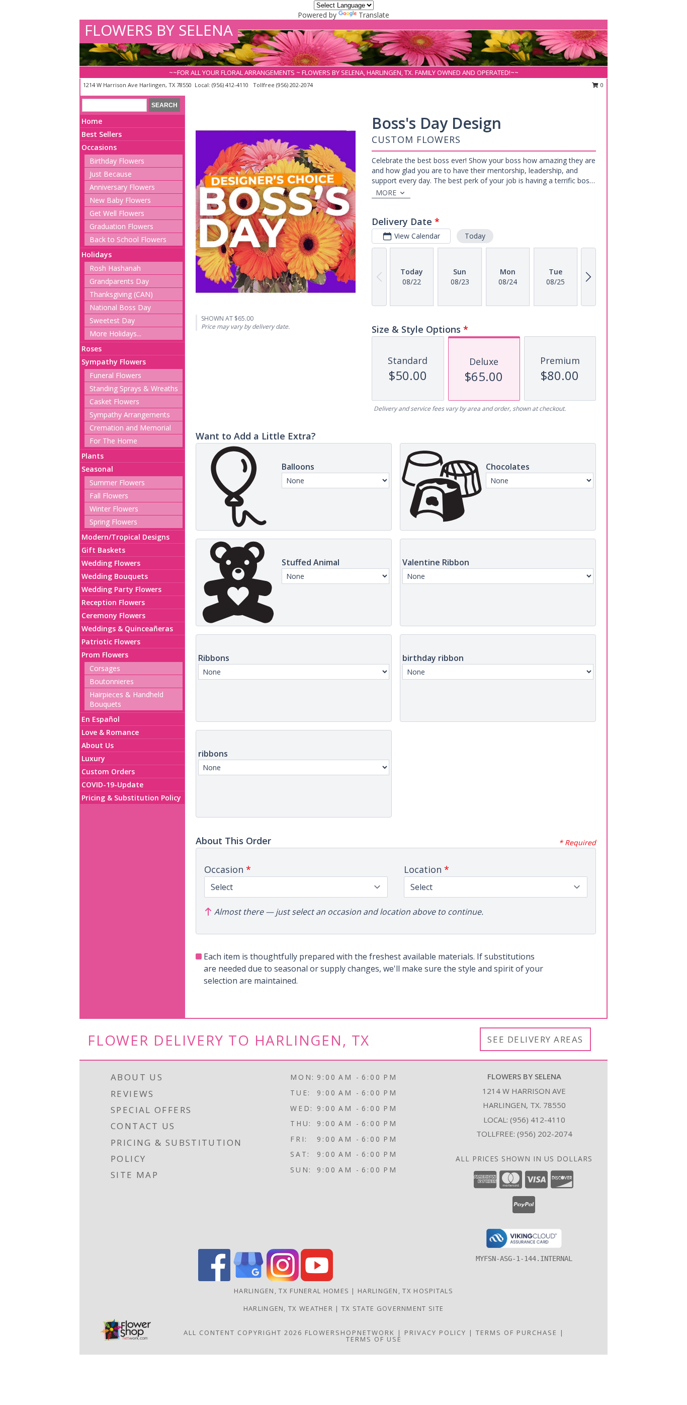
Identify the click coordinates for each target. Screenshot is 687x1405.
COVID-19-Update (112, 784)
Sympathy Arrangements (130, 414)
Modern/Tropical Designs (125, 537)
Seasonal (97, 469)
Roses (91, 348)
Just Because (111, 174)
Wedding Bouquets (114, 576)
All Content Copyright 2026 (243, 1332)
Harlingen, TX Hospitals (405, 1290)
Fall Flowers (109, 495)
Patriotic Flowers (110, 641)
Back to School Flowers (128, 239)
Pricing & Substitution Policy (131, 797)
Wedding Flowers (110, 563)
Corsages (105, 668)
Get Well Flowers (117, 213)
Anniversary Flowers (122, 187)
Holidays (96, 254)
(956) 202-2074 (294, 85)
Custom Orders (108, 771)
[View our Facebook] (214, 1278)
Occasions (99, 147)
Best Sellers (101, 134)
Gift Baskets (103, 550)
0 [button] (601, 85)
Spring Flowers (113, 522)
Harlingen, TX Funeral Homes (291, 1290)
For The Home (113, 441)
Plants (92, 456)
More (386, 192)
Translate (374, 15)
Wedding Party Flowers (121, 589)
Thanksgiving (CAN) (121, 294)
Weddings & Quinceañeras (127, 628)
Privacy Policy (435, 1332)
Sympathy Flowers (113, 361)
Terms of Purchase (516, 1332)
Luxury (93, 758)
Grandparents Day (119, 281)
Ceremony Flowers (113, 615)
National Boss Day (120, 307)
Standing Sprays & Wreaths (134, 388)
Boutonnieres (112, 681)
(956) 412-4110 (231, 85)
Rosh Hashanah (115, 268)
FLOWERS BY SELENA (158, 30)
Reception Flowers (113, 602)
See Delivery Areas (535, 1039)
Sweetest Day (112, 320)
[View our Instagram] (283, 1278)
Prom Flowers (104, 654)
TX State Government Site (392, 1308)
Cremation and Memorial (130, 427)
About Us (97, 745)
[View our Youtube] (317, 1278)
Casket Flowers (114, 401)
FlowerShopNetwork (350, 1332)
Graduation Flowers (121, 226)
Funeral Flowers (115, 375)
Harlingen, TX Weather (288, 1308)
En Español (100, 719)
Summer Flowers (117, 482)
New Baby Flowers (120, 200)
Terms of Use (374, 1339)
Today (475, 236)
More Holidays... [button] (115, 333)
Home (91, 121)
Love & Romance (110, 732)
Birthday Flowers (117, 161)
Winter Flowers (114, 508)
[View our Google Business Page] (248, 1278)
